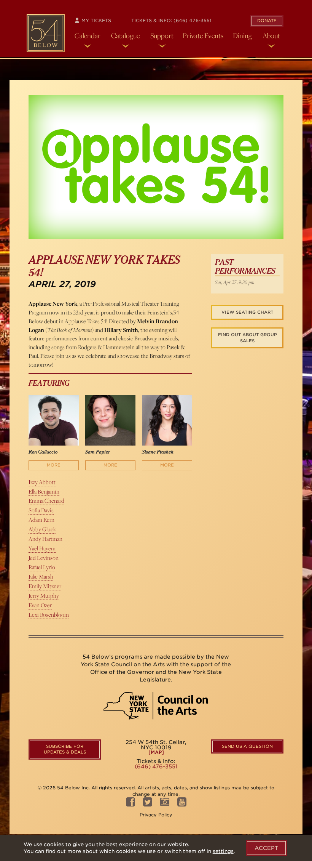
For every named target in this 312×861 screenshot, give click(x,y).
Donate (267, 20)
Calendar (87, 35)
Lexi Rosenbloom (49, 615)
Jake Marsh (41, 576)
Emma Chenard (46, 501)
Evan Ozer (40, 605)
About (271, 35)
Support (162, 35)
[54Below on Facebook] (130, 804)
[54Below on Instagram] (164, 804)
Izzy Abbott (42, 482)
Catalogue (125, 35)
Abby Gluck (42, 529)
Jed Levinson (44, 558)
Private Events (203, 35)
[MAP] (156, 752)
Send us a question (247, 746)
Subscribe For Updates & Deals (65, 749)
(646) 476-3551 (193, 20)
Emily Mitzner (45, 586)
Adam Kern (41, 520)
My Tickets (95, 20)
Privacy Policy (156, 815)
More (53, 465)
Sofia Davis (41, 510)
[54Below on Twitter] (147, 804)
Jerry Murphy (44, 596)
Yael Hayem (42, 548)
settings (223, 851)
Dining (242, 35)
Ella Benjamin (44, 491)
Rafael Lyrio (42, 567)
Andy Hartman (45, 539)
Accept (266, 848)
